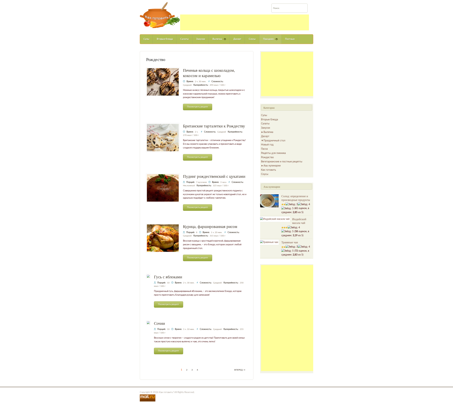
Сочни (159, 323)
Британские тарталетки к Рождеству (214, 125)
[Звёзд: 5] (287, 208)
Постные (290, 39)
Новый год (267, 144)
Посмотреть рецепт (197, 107)
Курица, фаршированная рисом (210, 226)
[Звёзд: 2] (284, 204)
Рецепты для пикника (273, 153)
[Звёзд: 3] (292, 204)
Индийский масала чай (299, 221)
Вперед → (239, 370)
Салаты (184, 39)
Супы (146, 39)
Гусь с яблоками (168, 276)
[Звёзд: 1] (282, 204)
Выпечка (215, 41)
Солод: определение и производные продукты (295, 198)
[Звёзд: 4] (304, 204)
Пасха (264, 149)
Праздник (266, 41)
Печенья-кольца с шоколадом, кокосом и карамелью (209, 73)
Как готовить (268, 170)
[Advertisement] (244, 22)
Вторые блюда (165, 39)
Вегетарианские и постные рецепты (281, 161)
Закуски (200, 39)
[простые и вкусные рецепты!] (160, 15)
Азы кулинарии (272, 166)
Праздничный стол (274, 140)
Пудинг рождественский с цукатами (214, 176)
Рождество (267, 157)
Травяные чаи (289, 242)
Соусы (252, 39)
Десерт (237, 39)
